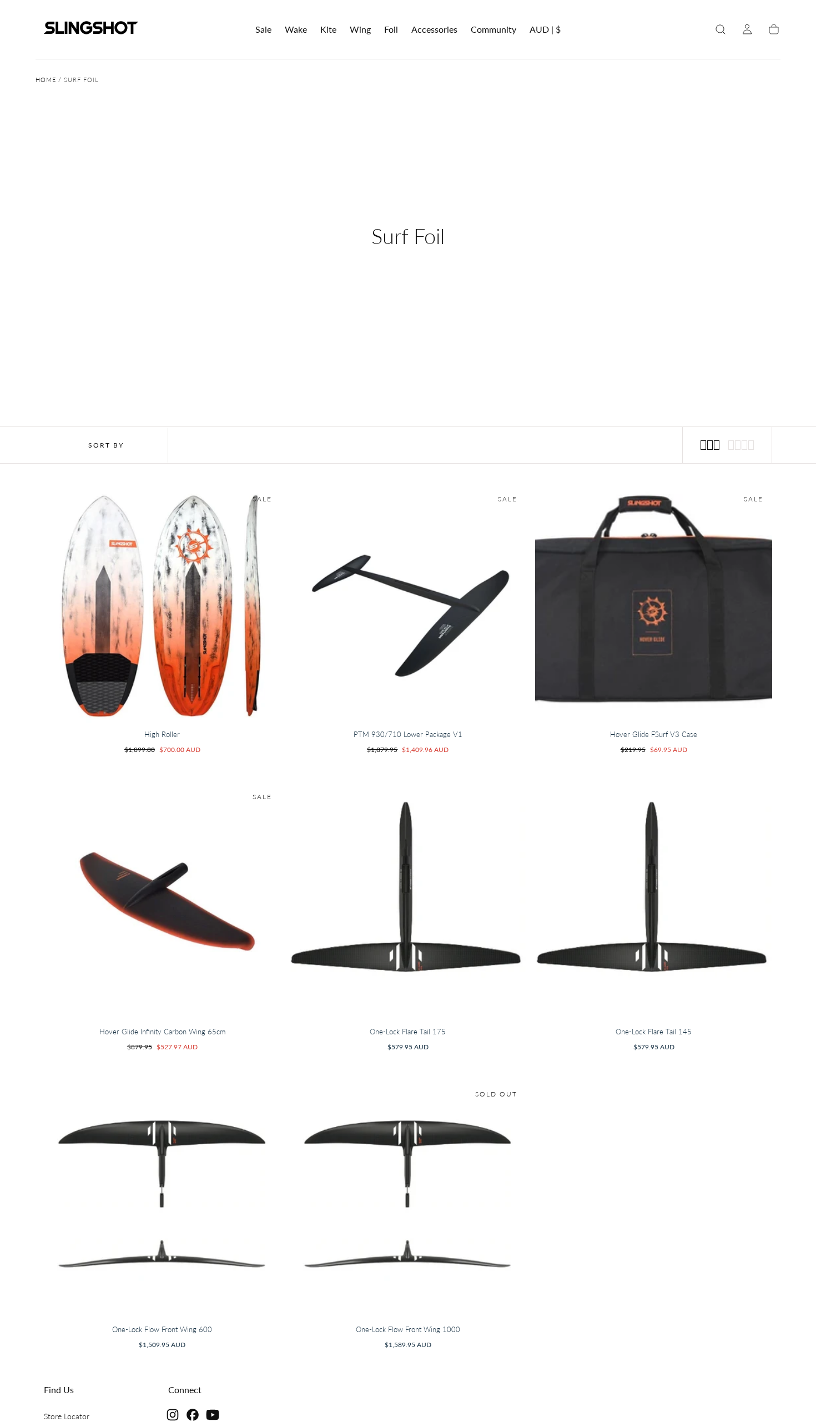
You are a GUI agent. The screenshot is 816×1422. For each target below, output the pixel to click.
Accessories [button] (434, 29)
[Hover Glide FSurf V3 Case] (653, 604)
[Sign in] (747, 29)
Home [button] (46, 79)
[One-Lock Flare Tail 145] (653, 902)
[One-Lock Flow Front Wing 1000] (408, 1199)
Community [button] (493, 29)
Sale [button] (263, 29)
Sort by (106, 445)
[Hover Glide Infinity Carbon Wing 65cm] (162, 902)
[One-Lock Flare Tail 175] (408, 902)
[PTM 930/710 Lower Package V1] (408, 604)
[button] (545, 31)
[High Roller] (162, 604)
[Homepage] (91, 29)
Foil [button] (391, 29)
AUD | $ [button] (545, 29)
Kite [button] (328, 29)
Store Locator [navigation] (66, 1416)
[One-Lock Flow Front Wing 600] (162, 1199)
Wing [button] (360, 29)
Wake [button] (296, 29)
